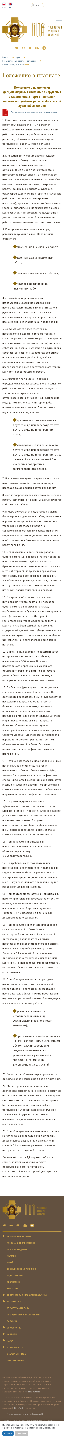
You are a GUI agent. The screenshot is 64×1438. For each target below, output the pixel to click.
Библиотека (13, 1282)
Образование (14, 1328)
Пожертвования (15, 1360)
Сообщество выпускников (21, 1269)
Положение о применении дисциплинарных (34, 112)
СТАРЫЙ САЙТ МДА (16, 1354)
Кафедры (12, 1334)
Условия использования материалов (32, 1420)
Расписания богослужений (21, 1243)
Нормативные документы (13, 64)
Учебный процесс (16, 1301)
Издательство (15, 1275)
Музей (10, 1262)
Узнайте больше (32, 1391)
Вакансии (12, 1321)
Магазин (11, 1256)
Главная (5, 57)
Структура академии (18, 1308)
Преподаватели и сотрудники (23, 1315)
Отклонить (21, 1433)
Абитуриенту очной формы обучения (27, 1295)
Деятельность (15, 1347)
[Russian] (4, 4)
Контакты (12, 1288)
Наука (17, 57)
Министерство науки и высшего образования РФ (25, 1414)
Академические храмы (19, 1236)
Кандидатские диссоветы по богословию (19, 61)
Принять (8, 1433)
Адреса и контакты (10, 1420)
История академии (17, 1249)
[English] (10, 4)
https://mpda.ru (20, 1408)
